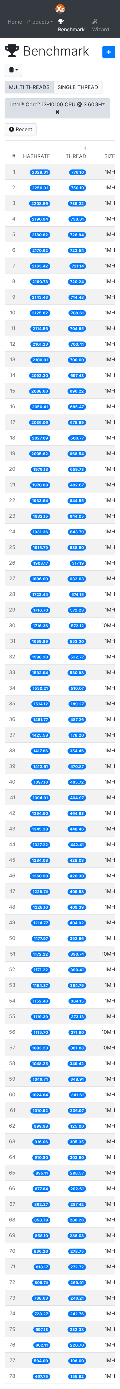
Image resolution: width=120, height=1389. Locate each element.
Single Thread (78, 87)
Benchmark (71, 29)
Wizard (100, 29)
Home (15, 22)
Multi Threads (29, 87)
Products (38, 22)
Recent (23, 129)
